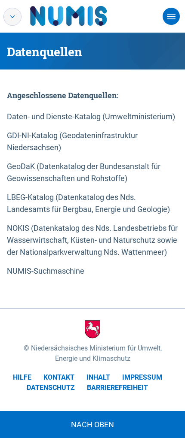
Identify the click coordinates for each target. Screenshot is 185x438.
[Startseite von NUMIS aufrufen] (81, 16)
